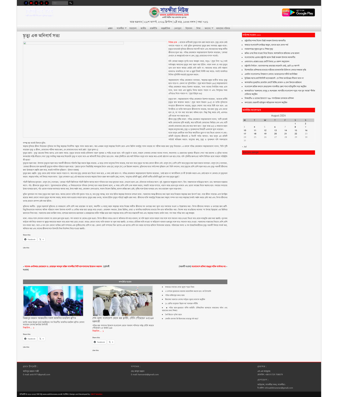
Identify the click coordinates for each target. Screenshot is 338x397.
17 (245, 133)
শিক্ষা (198, 28)
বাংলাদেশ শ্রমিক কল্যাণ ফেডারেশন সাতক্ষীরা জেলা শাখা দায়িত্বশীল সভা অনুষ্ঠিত (275, 86)
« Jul (244, 146)
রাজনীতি (153, 28)
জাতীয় (143, 28)
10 (245, 130)
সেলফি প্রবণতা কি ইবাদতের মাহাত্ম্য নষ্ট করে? (181, 318)
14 (286, 130)
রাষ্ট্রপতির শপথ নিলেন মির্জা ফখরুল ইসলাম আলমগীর (265, 40)
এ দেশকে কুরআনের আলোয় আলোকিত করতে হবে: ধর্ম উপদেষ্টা (188, 291)
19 (265, 133)
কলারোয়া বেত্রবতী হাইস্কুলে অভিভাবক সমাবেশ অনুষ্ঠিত (266, 102)
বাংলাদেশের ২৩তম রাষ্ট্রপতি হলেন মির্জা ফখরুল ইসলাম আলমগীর (270, 57)
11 (255, 130)
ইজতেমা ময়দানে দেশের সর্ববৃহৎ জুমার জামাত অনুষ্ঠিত (185, 299)
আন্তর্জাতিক (165, 28)
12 (265, 130)
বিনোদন (189, 28)
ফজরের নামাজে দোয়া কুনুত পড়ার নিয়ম (179, 287)
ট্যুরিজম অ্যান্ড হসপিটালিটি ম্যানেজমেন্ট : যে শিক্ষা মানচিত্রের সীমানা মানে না (274, 78)
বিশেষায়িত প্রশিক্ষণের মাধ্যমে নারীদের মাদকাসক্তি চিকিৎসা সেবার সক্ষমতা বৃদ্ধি (275, 69)
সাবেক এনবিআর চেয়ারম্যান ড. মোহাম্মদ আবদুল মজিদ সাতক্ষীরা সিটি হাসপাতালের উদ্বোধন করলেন (64, 266)
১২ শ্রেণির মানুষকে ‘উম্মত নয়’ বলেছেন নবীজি (181, 303)
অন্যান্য (208, 28)
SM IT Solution (96, 394)
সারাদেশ (133, 28)
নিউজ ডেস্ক (172, 42)
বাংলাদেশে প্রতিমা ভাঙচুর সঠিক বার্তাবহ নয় (209, 266)
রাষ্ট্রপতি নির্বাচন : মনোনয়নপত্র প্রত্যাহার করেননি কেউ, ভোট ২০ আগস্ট (272, 65)
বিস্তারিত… (27, 327)
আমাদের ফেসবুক (251, 152)
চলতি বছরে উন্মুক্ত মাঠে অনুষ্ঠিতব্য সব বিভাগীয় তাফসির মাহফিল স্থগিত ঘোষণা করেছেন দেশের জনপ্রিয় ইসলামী (53, 323)
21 (286, 133)
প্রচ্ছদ (110, 28)
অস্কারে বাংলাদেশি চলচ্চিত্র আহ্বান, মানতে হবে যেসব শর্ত (266, 44)
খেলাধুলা (177, 28)
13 (275, 130)
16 (306, 130)
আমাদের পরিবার (223, 28)
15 (296, 130)
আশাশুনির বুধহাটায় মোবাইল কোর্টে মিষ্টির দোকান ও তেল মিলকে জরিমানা (273, 82)
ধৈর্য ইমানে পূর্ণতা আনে (173, 314)
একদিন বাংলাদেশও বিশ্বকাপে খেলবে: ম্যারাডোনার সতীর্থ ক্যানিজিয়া (271, 74)
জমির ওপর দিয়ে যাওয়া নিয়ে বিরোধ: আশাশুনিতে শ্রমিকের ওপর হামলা (272, 53)
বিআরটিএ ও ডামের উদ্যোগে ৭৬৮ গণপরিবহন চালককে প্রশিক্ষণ (269, 98)
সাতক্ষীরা (120, 28)
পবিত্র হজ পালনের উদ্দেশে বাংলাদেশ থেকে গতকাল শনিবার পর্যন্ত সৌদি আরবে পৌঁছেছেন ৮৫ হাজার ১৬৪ (123, 326)
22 (296, 133)
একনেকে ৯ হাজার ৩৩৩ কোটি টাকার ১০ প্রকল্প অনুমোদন (267, 61)
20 (275, 133)
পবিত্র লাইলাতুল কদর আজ (175, 295)
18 (255, 133)
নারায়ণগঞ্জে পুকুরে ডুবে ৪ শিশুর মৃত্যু (259, 49)
